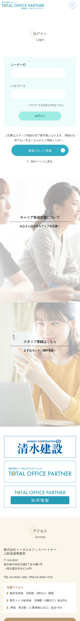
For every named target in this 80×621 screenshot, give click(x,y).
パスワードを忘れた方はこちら (45, 105)
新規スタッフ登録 (40, 150)
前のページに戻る (42, 161)
